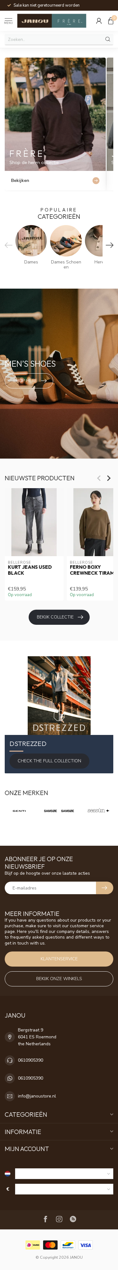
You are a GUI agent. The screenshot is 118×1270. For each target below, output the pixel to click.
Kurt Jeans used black (30, 570)
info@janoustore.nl (37, 1096)
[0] (110, 20)
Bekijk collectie (55, 617)
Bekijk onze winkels (59, 979)
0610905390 (30, 1060)
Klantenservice (59, 959)
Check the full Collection (49, 761)
